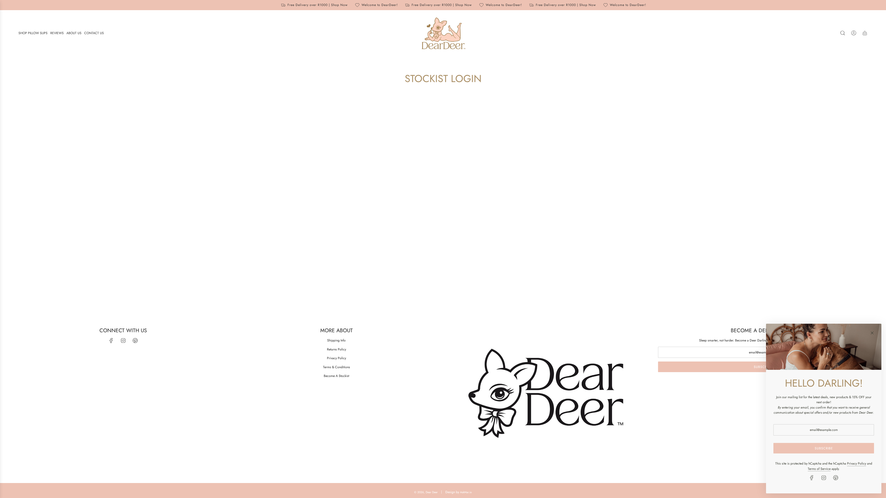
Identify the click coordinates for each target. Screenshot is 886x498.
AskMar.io (466, 492)
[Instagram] (123, 340)
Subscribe (763, 367)
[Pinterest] (135, 340)
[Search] (842, 33)
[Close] (872, 332)
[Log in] (853, 33)
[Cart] (864, 33)
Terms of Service (819, 468)
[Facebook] (111, 340)
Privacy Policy (856, 463)
